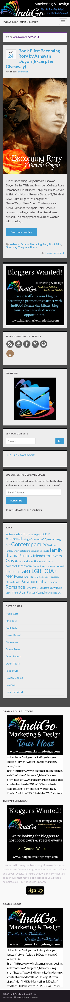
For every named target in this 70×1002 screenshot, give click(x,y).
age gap (36, 534)
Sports (8, 593)
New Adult (13, 582)
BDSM (46, 534)
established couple (39, 550)
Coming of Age (40, 539)
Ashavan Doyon (19, 244)
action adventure (18, 534)
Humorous (39, 561)
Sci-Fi (38, 587)
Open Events (13, 656)
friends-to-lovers (47, 555)
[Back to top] (61, 993)
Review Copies (14, 677)
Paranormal (32, 581)
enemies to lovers (21, 551)
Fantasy (25, 555)
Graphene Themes (28, 997)
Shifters (45, 587)
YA (59, 593)
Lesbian (12, 571)
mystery (55, 577)
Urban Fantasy (28, 592)
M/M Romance (17, 576)
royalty (30, 587)
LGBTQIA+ (44, 571)
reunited (54, 582)
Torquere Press (27, 247)
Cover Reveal (13, 635)
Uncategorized (14, 692)
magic (33, 576)
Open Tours (13, 663)
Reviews (10, 684)
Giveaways (12, 642)
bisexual (14, 538)
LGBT (25, 571)
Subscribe (16, 500)
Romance (15, 587)
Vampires (43, 592)
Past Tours (12, 670)
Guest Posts (13, 649)
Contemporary (28, 544)
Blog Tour (11, 620)
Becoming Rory (39, 244)
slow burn (56, 587)
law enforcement (55, 566)
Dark (49, 545)
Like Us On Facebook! (20, 455)
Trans (15, 592)
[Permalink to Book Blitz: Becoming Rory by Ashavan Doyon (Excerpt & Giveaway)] (35, 125)
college (26, 539)
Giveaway (11, 247)
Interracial (25, 566)
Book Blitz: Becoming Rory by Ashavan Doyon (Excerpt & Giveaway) (33, 58)
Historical (20, 561)
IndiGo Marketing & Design (20, 21)
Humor (30, 561)
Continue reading (21, 232)
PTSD (46, 582)
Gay (10, 560)
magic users (45, 577)
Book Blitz (23, 71)
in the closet (39, 566)
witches (53, 592)
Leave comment (55, 253)
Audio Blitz (12, 613)
